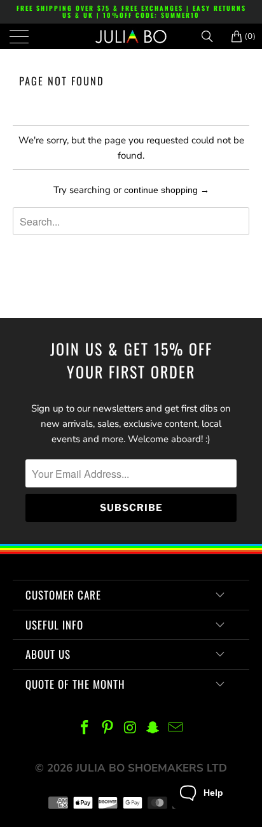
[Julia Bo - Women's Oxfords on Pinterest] (107, 728)
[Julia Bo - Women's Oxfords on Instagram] (130, 728)
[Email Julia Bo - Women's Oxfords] (176, 728)
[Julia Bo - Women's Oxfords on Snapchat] (153, 728)
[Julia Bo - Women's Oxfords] (131, 36)
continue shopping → (166, 190)
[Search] (211, 36)
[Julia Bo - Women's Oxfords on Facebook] (85, 728)
